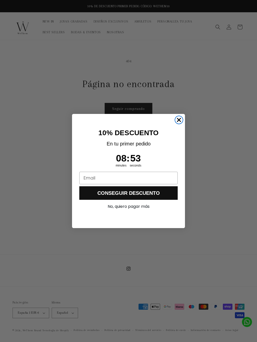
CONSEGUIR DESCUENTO (128, 193)
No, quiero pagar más (129, 206)
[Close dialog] (179, 120)
